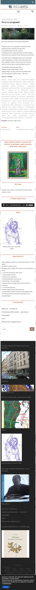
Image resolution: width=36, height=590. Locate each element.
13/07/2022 (13, 25)
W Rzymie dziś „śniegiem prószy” (11, 322)
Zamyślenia (20, 573)
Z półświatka (5, 315)
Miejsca (14, 568)
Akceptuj (6, 587)
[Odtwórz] (4, 205)
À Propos (8, 568)
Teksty (16, 19)
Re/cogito (5, 25)
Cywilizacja (15, 570)
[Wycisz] (27, 205)
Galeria (28, 568)
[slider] (31, 205)
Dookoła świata (17, 565)
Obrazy (21, 568)
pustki (3, 318)
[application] (18, 205)
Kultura (29, 570)
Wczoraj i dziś (7, 570)
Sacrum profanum (7, 19)
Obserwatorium (6, 567)
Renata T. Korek (24, 25)
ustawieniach (7, 583)
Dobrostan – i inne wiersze (10, 308)
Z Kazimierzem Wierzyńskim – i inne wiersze (15, 312)
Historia (23, 570)
